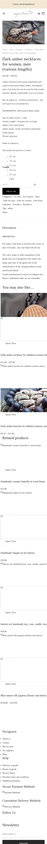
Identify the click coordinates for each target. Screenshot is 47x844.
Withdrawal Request (11, 781)
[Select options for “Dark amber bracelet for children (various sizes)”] (3, 414)
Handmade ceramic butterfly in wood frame (23, 481)
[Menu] (3, 13)
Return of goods (9, 769)
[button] (3, 469)
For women (28, 196)
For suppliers (8, 750)
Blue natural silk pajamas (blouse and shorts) (23, 695)
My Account (7, 746)
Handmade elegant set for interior (18, 552)
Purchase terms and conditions (15, 777)
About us (6, 738)
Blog (4, 754)
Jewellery (19, 49)
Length (6, 167)
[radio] (12, 156)
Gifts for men (9, 200)
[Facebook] (11, 212)
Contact (5, 742)
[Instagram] (10, 820)
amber (10, 208)
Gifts (37, 196)
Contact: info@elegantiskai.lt (24, 4)
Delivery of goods (10, 765)
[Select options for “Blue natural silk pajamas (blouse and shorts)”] (3, 683)
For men (17, 196)
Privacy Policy (8, 773)
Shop (11, 49)
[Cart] (43, 13)
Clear (11, 179)
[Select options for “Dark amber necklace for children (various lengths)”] (3, 343)
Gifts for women (24, 200)
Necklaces (29, 49)
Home (4, 49)
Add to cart (11, 191)
